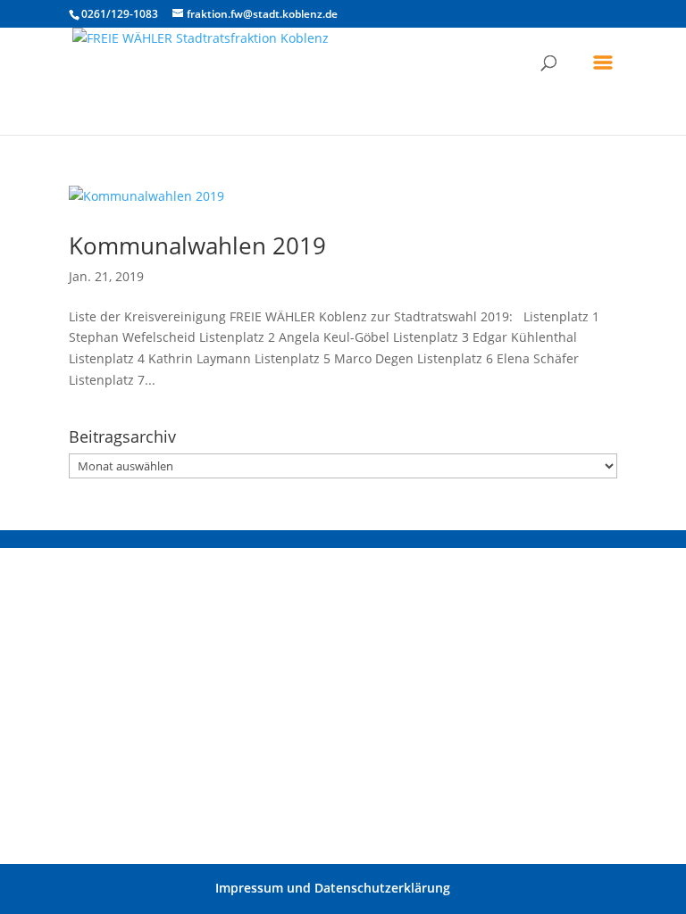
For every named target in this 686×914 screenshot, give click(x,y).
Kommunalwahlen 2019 (197, 245)
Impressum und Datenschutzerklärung (332, 887)
